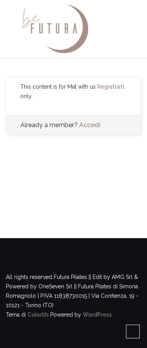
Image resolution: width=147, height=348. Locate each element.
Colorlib (38, 315)
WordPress (97, 315)
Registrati (110, 87)
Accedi (89, 125)
